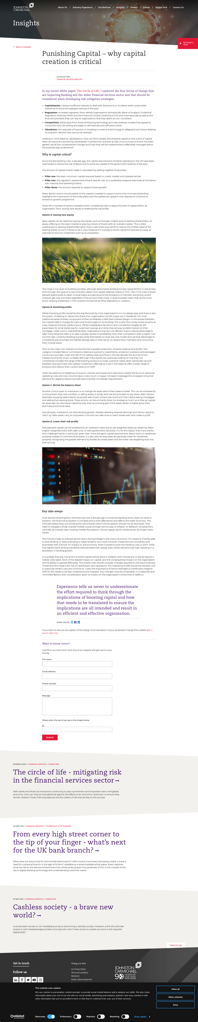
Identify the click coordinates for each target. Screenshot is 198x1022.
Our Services (104, 7)
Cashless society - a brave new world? (63, 911)
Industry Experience (83, 7)
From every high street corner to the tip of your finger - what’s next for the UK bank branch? (69, 842)
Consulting (53, 764)
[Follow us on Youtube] (34, 980)
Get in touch (21, 963)
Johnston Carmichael (23, 7)
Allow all (175, 989)
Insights (120, 7)
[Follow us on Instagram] (40, 980)
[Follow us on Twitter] (28, 980)
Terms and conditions (79, 973)
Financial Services (37, 764)
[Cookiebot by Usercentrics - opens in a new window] (17, 1017)
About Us (62, 7)
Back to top (176, 945)
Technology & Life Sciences (58, 826)
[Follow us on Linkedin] (16, 980)
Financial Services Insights (69, 79)
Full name (46, 659)
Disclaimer (75, 976)
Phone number (49, 684)
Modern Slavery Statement (81, 979)
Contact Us (178, 7)
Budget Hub (161, 7)
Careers (134, 7)
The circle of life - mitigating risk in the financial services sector (67, 776)
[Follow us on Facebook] (22, 980)
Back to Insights (23, 47)
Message (46, 696)
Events (146, 7)
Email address (49, 671)
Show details (140, 1017)
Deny (175, 1005)
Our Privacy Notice (78, 969)
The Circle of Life (88, 90)
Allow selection (175, 997)
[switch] (77, 1016)
